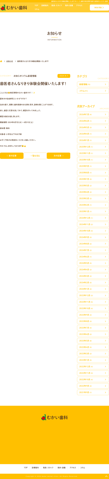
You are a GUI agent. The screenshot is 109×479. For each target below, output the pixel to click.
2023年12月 (86, 295)
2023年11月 (86, 301)
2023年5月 (85, 340)
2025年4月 (85, 192)
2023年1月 (85, 360)
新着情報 (84, 84)
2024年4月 (85, 269)
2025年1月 (85, 211)
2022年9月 (85, 385)
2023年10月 (86, 308)
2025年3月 (85, 198)
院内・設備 (69, 5)
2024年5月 (85, 263)
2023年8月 (85, 321)
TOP (36, 5)
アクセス (79, 5)
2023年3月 (85, 353)
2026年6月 (85, 121)
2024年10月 (86, 230)
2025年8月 (85, 172)
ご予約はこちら (78, 442)
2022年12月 (86, 366)
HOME (1, 61)
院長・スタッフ (57, 5)
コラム (37, 9)
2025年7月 (85, 179)
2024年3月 (85, 276)
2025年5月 (85, 185)
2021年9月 (85, 392)
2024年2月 (85, 282)
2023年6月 (85, 334)
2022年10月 (86, 379)
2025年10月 (86, 159)
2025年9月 (85, 166)
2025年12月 (86, 146)
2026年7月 (85, 114)
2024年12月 (86, 217)
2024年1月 (85, 289)
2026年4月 (85, 133)
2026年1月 (85, 140)
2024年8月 (85, 243)
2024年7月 (85, 250)
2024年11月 (86, 224)
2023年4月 (85, 347)
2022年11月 (86, 373)
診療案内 (44, 5)
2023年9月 (85, 314)
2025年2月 (85, 205)
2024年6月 (85, 256)
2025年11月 (86, 153)
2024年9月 (85, 237)
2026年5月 (85, 127)
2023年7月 (85, 327)
